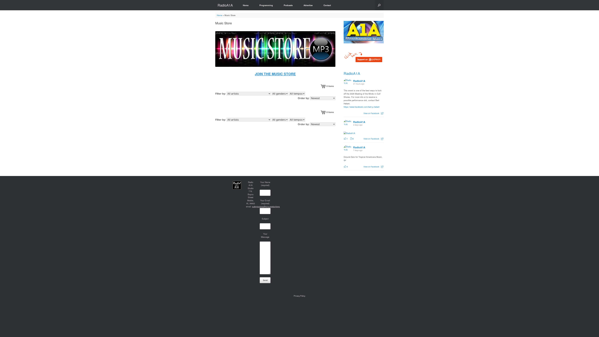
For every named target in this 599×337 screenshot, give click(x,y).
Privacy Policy (299, 296)
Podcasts (288, 5)
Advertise (308, 5)
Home (245, 5)
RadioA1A (352, 73)
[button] (379, 5)
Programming (266, 5)
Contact (327, 5)
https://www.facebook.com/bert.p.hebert (362, 106)
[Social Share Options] (382, 113)
